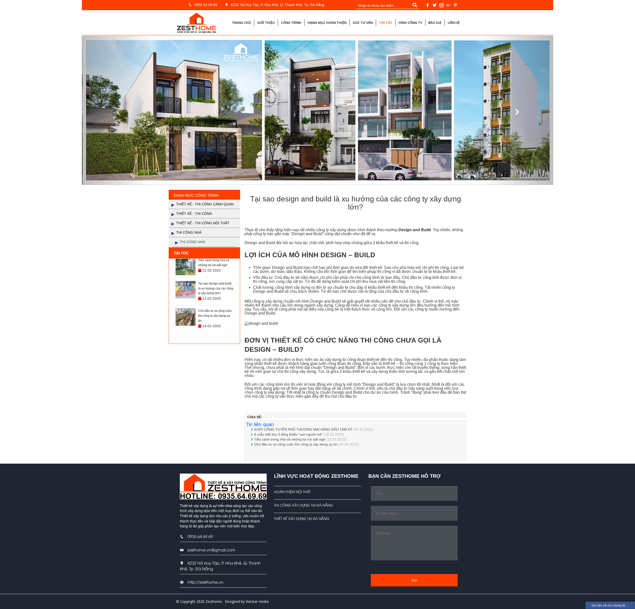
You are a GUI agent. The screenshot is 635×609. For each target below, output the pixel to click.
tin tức (385, 22)
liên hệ (454, 22)
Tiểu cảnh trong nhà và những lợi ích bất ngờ (289, 439)
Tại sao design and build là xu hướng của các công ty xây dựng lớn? (215, 288)
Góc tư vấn (363, 22)
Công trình (291, 22)
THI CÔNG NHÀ (188, 232)
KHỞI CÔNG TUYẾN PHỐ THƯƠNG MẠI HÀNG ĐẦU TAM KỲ (303, 429)
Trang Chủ (241, 22)
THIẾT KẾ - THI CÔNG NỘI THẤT (202, 223)
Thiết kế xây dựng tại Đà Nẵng (301, 518)
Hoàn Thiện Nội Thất (292, 491)
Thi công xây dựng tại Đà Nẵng (303, 505)
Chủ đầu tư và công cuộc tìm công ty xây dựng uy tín (295, 444)
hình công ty (410, 22)
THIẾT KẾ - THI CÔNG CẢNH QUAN (205, 204)
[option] (204, 266)
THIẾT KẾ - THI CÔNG (194, 214)
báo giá (435, 22)
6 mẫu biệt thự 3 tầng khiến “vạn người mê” (288, 434)
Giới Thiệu (266, 22)
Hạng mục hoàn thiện (327, 22)
